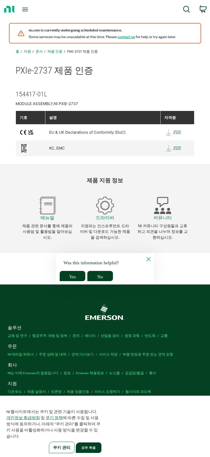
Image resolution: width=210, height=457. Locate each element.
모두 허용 (88, 447)
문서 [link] (39, 51)
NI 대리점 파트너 (21, 354)
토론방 (56, 391)
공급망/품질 (134, 372)
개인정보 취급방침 (23, 417)
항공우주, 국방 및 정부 (49, 335)
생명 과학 (132, 335)
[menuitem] (186, 10)
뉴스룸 (114, 372)
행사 (152, 372)
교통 (164, 335)
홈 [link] (17, 51)
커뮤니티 (162, 217)
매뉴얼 (47, 217)
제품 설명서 (36, 391)
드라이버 (105, 217)
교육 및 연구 (17, 335)
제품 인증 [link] (54, 51)
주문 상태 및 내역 (52, 354)
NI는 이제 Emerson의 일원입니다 (33, 372)
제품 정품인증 (78, 391)
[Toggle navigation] (31, 9)
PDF (177, 132)
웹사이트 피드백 (138, 391)
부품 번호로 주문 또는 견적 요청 (148, 354)
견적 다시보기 (82, 354)
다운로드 (15, 391)
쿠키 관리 (62, 447)
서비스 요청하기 (107, 391)
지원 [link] (27, 51)
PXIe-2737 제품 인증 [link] (82, 51)
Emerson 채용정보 (90, 372)
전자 (76, 335)
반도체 (150, 335)
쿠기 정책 (54, 417)
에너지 (90, 335)
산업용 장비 (110, 335)
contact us (126, 36)
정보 (67, 372)
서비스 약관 (108, 354)
